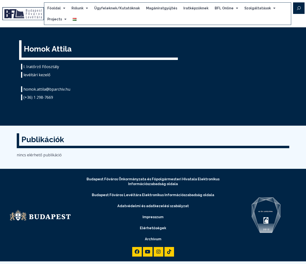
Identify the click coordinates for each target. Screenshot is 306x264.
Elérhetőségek (153, 228)
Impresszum (153, 217)
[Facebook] (137, 252)
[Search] (299, 8)
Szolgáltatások (257, 8)
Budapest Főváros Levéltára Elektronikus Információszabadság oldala (153, 195)
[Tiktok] (169, 252)
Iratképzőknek (195, 8)
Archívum (153, 239)
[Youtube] (148, 252)
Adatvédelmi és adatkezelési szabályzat (153, 206)
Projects (54, 19)
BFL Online (224, 8)
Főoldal (54, 8)
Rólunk (77, 8)
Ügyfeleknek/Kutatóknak (117, 8)
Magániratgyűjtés (161, 8)
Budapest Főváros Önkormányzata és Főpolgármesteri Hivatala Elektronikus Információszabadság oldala (153, 181)
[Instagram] (158, 252)
